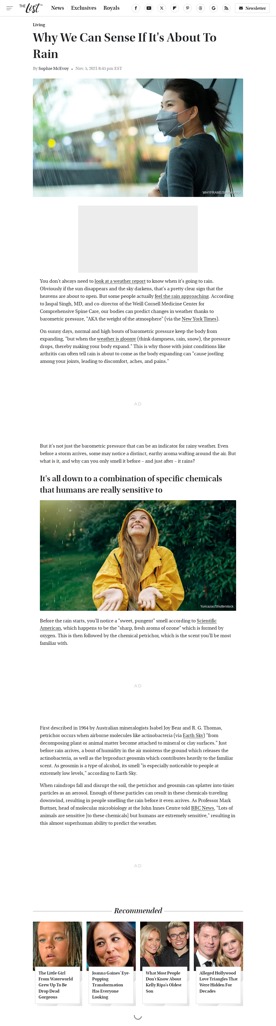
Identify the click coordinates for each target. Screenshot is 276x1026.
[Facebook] (136, 8)
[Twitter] (161, 8)
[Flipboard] (174, 8)
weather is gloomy (116, 339)
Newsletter (256, 8)
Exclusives (83, 8)
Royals (112, 8)
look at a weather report (120, 281)
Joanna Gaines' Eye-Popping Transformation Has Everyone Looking (111, 985)
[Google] (213, 8)
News (57, 8)
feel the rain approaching (182, 296)
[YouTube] (148, 8)
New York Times (199, 319)
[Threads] (200, 8)
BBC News (202, 808)
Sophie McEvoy (54, 68)
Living (39, 25)
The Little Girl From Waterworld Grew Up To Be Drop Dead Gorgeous (56, 985)
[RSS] (226, 8)
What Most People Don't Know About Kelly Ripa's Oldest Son (163, 982)
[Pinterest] (187, 8)
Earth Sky (193, 735)
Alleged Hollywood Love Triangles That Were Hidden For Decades (218, 982)
